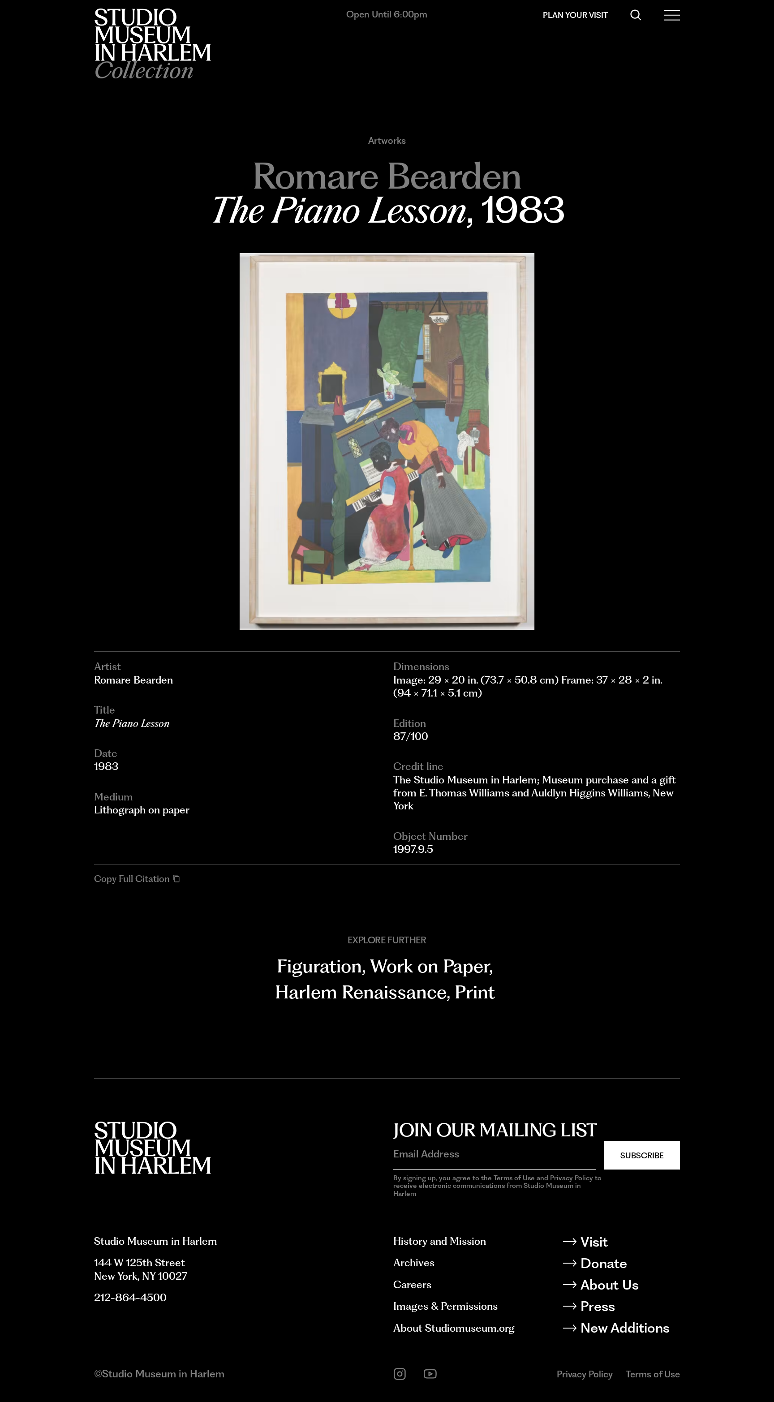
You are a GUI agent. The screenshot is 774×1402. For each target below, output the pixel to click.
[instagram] (399, 1374)
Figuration (319, 966)
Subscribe (642, 1155)
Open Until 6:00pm (386, 14)
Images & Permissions (445, 1306)
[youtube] (430, 1374)
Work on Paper (429, 966)
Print (475, 992)
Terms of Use (653, 1374)
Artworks (387, 140)
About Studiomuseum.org (454, 1328)
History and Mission (439, 1241)
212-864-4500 (130, 1297)
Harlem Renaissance (361, 992)
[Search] (635, 15)
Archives (413, 1262)
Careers (412, 1284)
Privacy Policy (585, 1374)
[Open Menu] (672, 15)
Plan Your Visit (575, 15)
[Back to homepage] (152, 35)
